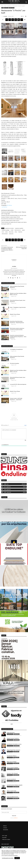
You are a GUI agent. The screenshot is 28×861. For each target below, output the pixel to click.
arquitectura (9, 5)
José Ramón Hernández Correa (14, 744)
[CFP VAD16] (14, 670)
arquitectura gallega (5, 230)
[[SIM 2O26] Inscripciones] (14, 649)
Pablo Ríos (20, 231)
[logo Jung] (14, 460)
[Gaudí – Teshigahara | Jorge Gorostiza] (5, 309)
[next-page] (4, 342)
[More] (24, 19)
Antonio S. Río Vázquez (12, 773)
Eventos (3, 635)
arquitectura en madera (9, 228)
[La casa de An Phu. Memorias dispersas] (5, 386)
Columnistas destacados (7, 729)
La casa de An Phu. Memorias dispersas (18, 384)
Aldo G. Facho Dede (11, 790)
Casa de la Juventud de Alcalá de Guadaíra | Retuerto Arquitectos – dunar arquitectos (18, 336)
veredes (5, 16)
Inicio (2, 5)
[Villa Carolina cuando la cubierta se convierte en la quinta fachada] (5, 330)
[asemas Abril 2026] (14, 532)
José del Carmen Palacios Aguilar (14, 785)
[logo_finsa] (14, 467)
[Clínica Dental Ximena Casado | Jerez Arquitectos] (5, 302)
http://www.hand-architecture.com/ (12, 799)
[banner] (14, 692)
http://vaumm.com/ (10, 764)
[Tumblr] (17, 277)
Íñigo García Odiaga (11, 761)
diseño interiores (18, 230)
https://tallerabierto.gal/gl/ (11, 758)
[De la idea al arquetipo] (5, 365)
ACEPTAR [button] (17, 858)
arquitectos (4, 311)
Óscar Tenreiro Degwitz (12, 767)
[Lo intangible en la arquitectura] (5, 351)
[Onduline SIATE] (14, 554)
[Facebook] (6, 19)
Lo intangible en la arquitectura (16, 349)
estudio (23, 230)
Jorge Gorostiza (10, 732)
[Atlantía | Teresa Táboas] (5, 316)
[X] (9, 19)
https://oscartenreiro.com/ (11, 770)
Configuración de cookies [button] (7, 858)
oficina (16, 231)
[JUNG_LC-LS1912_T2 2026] (14, 510)
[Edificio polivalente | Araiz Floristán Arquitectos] (5, 288)
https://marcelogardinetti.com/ (11, 782)
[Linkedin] (18, 19)
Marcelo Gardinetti (11, 779)
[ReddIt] (21, 19)
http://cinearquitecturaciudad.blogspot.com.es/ (14, 735)
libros (3, 353)
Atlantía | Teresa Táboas (15, 314)
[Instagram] (10, 277)
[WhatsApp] (15, 19)
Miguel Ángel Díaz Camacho (13, 750)
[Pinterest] (12, 19)
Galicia (6, 231)
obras (5, 5)
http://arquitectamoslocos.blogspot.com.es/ (13, 747)
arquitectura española (19, 228)
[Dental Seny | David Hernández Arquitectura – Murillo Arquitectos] (5, 323)
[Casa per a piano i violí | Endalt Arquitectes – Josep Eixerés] (5, 400)
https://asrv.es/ (9, 776)
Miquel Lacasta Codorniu (13, 738)
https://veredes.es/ (14, 268)
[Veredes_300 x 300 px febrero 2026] (14, 599)
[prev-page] (2, 342)
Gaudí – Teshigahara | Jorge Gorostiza (18, 307)
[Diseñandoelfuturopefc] (14, 621)
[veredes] (2, 16)
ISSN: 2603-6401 (5, 844)
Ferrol (3, 231)
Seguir (24, 486)
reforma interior (11, 7)
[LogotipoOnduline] (14, 473)
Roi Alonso (9, 205)
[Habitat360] (14, 576)
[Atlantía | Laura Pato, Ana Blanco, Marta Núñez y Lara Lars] (5, 295)
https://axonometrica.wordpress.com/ (13, 741)
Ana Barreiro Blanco (11, 755)
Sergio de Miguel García (12, 796)
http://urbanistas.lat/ (10, 793)
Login (25, 425)
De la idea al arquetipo (14, 363)
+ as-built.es (4, 207)
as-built (12, 230)
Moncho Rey (11, 231)
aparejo (3, 332)
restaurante (11, 233)
